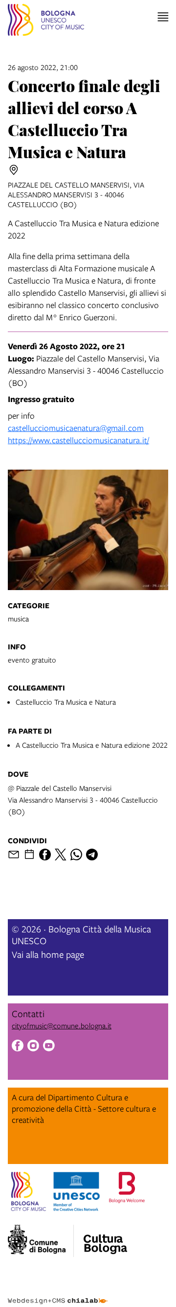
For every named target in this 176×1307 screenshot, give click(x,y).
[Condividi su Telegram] (92, 854)
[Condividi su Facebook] (45, 854)
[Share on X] (60, 854)
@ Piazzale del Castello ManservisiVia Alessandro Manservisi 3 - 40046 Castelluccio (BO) (83, 799)
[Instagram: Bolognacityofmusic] (33, 1047)
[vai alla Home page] (46, 21)
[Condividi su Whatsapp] (76, 854)
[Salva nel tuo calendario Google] (29, 854)
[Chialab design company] (58, 1293)
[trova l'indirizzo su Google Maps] (14, 170)
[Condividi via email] (14, 854)
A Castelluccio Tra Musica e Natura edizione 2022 (92, 745)
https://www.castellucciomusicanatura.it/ (78, 440)
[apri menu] (163, 17)
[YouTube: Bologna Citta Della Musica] (49, 1047)
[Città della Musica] (105, 1238)
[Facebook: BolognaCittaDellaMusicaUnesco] (17, 1047)
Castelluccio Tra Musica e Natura (66, 702)
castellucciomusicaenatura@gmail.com (76, 427)
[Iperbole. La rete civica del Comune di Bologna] (41, 1241)
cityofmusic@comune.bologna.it (61, 1025)
